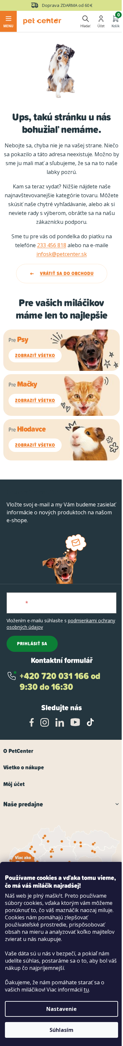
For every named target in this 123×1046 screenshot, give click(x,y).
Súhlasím (61, 1030)
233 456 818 (51, 245)
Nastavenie (61, 1009)
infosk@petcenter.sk (61, 254)
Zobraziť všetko (35, 355)
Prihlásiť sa (32, 643)
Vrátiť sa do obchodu (67, 273)
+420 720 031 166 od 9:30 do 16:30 (60, 682)
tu (86, 989)
